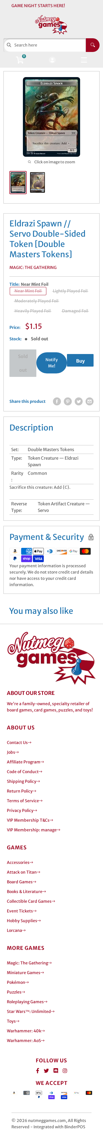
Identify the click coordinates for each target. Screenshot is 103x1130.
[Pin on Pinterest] (68, 401)
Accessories (18, 862)
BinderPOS (74, 1126)
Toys (11, 1021)
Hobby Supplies (22, 920)
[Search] (93, 45)
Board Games (20, 881)
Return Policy (20, 791)
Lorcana (14, 930)
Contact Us (17, 742)
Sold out (23, 363)
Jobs (11, 752)
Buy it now (80, 362)
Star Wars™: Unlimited (29, 1011)
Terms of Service (23, 800)
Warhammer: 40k (24, 1031)
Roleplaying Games (25, 1001)
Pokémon (16, 982)
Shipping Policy (21, 781)
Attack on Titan (22, 872)
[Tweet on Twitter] (79, 401)
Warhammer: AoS (24, 1040)
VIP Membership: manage (32, 830)
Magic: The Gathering (33, 267)
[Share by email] (90, 401)
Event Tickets (20, 911)
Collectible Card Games (29, 901)
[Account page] (52, 60)
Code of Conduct (23, 771)
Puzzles (14, 992)
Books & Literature (24, 891)
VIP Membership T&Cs (28, 820)
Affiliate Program (23, 762)
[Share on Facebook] (57, 401)
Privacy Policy (20, 810)
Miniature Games (23, 972)
